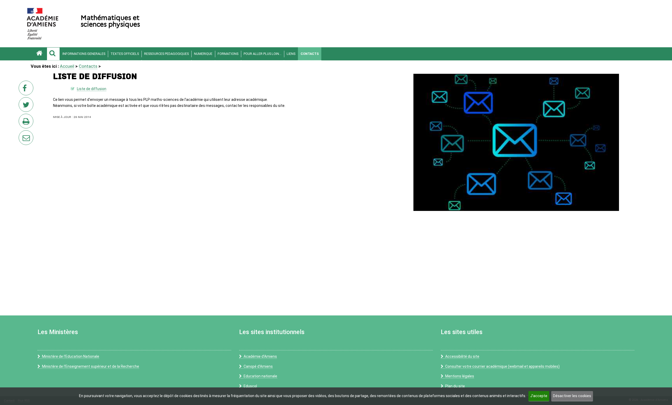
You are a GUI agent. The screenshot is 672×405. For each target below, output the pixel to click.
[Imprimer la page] (27, 123)
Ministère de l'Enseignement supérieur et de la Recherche (90, 366)
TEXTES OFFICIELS (125, 54)
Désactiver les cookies (572, 396)
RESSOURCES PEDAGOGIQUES (166, 54)
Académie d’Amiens (260, 356)
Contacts (310, 54)
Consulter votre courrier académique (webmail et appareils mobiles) (502, 366)
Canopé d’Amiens (258, 366)
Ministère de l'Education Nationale (70, 356)
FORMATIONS (228, 54)
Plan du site (455, 386)
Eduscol (250, 386)
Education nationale (260, 376)
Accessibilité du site (462, 356)
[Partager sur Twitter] (27, 106)
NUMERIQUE (203, 54)
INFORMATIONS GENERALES (83, 54)
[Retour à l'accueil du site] (40, 53)
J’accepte (538, 396)
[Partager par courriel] (22, 134)
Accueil (67, 66)
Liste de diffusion (91, 89)
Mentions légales (459, 376)
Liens (291, 54)
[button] (53, 53)
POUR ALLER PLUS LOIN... (262, 54)
